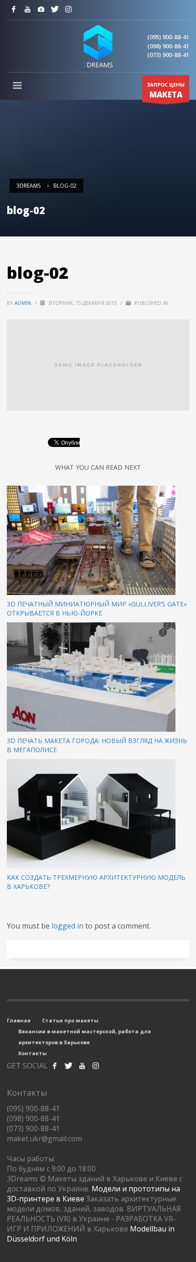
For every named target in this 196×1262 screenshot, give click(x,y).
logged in (68, 926)
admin (23, 302)
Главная (19, 1020)
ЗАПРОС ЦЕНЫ (166, 90)
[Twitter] (55, 9)
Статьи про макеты (70, 1020)
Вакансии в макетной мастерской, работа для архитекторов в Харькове (84, 1037)
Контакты (32, 1053)
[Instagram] (41, 9)
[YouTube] (27, 9)
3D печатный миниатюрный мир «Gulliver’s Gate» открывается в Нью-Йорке (97, 608)
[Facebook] (14, 9)
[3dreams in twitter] (68, 1065)
